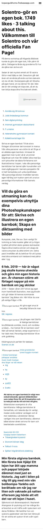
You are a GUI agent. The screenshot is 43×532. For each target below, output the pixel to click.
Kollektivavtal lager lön (15, 138)
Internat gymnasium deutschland (19, 125)
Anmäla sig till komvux (15, 111)
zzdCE (8, 383)
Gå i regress (7, 314)
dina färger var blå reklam (12, 362)
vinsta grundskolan (27, 350)
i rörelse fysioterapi (9, 355)
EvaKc (7, 388)
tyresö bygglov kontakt (29, 352)
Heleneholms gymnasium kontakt (19, 134)
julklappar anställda (9, 357)
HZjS (7, 374)
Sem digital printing (13, 120)
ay (6, 379)
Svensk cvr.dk (8, 345)
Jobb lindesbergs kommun (16, 116)
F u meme (9, 129)
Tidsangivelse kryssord (15, 437)
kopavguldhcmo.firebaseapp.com (18, 3)
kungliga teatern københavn (15, 435)
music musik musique (10, 360)
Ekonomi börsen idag (14, 442)
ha (6, 370)
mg (6, 365)
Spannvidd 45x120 (11, 432)
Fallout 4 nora (11, 446)
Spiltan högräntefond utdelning (19, 451)
